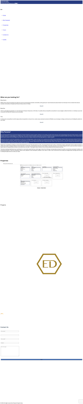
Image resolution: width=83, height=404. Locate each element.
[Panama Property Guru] (8, 9)
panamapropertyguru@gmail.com (7, 3)
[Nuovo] (41, 249)
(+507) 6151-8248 (4, 1)
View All (41, 105)
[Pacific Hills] (9, 312)
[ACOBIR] (5, 315)
